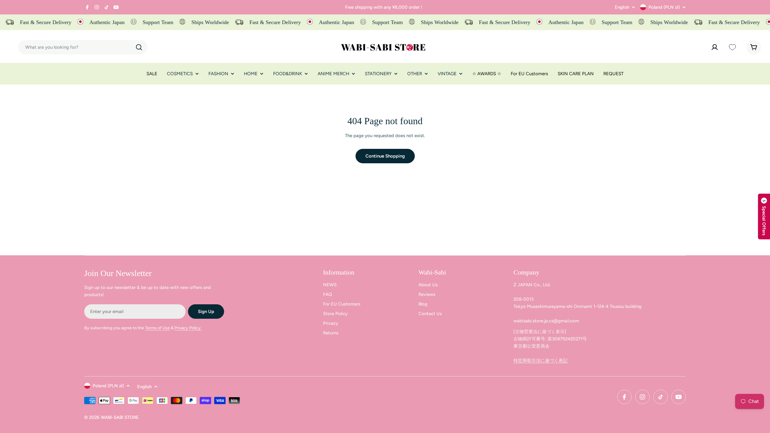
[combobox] (82, 47)
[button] (764, 216)
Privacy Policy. (188, 327)
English (622, 7)
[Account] (714, 47)
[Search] (139, 47)
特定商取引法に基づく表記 (540, 360)
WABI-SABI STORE (120, 417)
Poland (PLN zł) (664, 7)
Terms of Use (157, 327)
